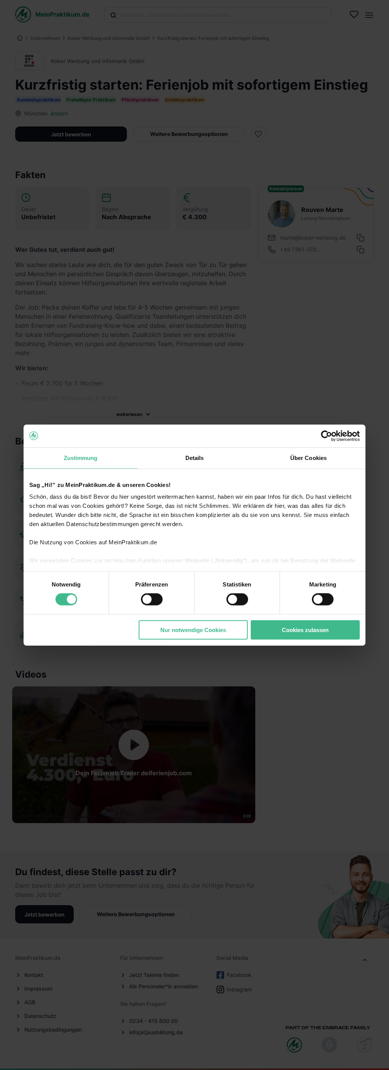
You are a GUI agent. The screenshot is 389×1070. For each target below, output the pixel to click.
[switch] (152, 599)
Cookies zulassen (305, 630)
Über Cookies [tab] (308, 457)
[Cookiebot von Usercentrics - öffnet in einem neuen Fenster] (326, 435)
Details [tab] (194, 457)
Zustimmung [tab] (81, 457)
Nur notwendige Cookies (193, 630)
